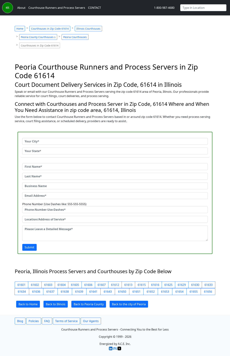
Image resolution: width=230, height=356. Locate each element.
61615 (142, 285)
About (21, 8)
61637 (50, 292)
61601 (21, 285)
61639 (79, 292)
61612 (115, 285)
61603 (48, 285)
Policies (34, 321)
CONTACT (94, 8)
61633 (208, 285)
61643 (108, 292)
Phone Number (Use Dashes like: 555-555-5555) (54, 204)
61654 (179, 292)
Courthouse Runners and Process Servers (56, 8)
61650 (122, 292)
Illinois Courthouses (88, 28)
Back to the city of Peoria (129, 304)
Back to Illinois (55, 304)
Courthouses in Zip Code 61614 (50, 28)
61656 (208, 292)
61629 (182, 285)
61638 (65, 292)
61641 (93, 292)
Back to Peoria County (89, 304)
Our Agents (91, 321)
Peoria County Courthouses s (38, 37)
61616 (155, 285)
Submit (29, 247)
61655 (194, 292)
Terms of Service (66, 321)
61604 (62, 285)
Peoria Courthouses (75, 37)
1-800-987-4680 (164, 8)
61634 (22, 292)
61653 (165, 292)
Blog (20, 321)
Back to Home (28, 304)
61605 (75, 285)
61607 (102, 285)
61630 (195, 285)
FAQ (47, 321)
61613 (128, 285)
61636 (36, 292)
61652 (151, 292)
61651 (136, 292)
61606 (88, 285)
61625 (168, 285)
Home (19, 28)
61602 (35, 285)
